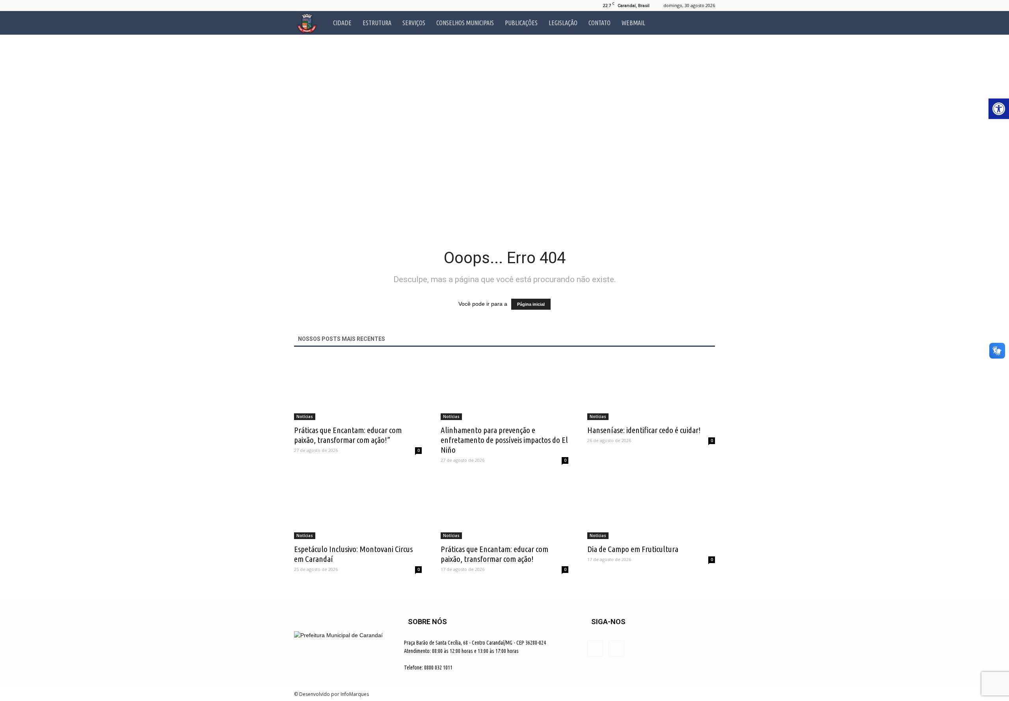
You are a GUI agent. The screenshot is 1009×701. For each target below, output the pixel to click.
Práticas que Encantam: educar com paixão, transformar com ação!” (348, 434)
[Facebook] (300, 5)
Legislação (563, 22)
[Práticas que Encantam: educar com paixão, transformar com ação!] (504, 507)
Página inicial (531, 304)
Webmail (633, 22)
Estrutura (377, 22)
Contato (599, 22)
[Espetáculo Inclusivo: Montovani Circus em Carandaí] (358, 507)
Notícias (304, 416)
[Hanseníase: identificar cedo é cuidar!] (651, 388)
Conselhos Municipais (465, 22)
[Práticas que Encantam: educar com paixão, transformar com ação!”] (358, 388)
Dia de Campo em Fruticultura (632, 549)
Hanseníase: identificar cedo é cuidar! (644, 430)
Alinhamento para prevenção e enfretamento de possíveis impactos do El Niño (504, 439)
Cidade (342, 22)
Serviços (413, 22)
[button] (705, 22)
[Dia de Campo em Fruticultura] (651, 507)
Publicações (521, 22)
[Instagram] (313, 5)
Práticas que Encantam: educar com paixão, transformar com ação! (494, 553)
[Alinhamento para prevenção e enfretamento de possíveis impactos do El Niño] (504, 388)
